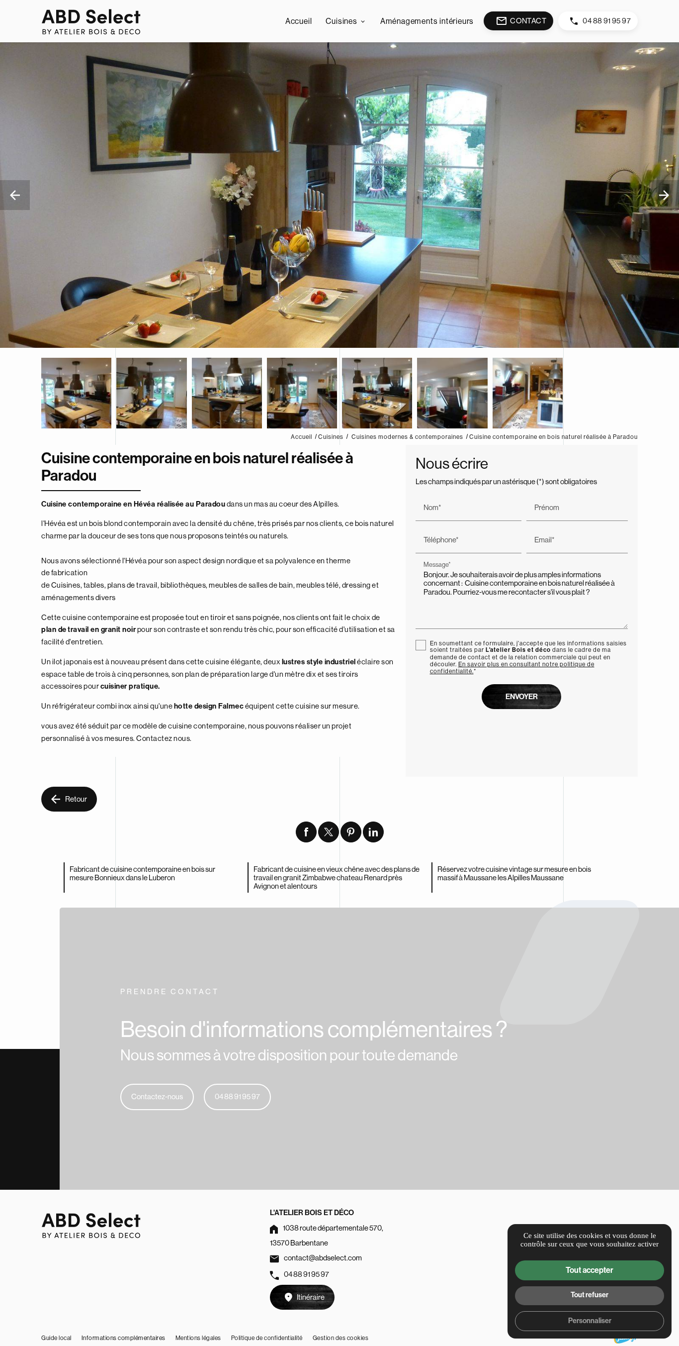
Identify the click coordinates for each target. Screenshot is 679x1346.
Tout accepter (589, 1270)
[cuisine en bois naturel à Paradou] (151, 393)
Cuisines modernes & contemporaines (408, 436)
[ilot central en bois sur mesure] (227, 393)
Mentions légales (198, 1338)
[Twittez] (328, 832)
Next (664, 200)
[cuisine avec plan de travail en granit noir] (377, 393)
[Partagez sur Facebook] (306, 832)
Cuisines (341, 21)
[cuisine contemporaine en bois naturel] (76, 393)
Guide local (56, 1338)
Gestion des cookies (341, 1338)
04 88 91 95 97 (607, 20)
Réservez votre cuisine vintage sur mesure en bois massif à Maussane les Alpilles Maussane (514, 873)
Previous (15, 200)
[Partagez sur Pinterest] (350, 832)
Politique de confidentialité (267, 1338)
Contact (521, 21)
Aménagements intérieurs (427, 21)
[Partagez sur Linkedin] (373, 832)
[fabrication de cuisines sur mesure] (528, 393)
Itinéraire (311, 1297)
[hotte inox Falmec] (452, 393)
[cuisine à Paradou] (302, 393)
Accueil (298, 21)
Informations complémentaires (124, 1338)
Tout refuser (589, 1295)
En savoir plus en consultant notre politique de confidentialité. (512, 667)
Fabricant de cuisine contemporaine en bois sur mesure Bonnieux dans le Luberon (142, 873)
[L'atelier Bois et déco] (91, 21)
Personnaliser (589, 1321)
